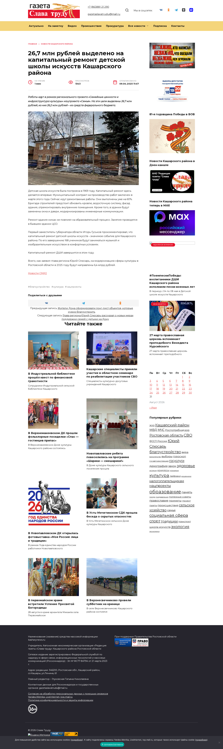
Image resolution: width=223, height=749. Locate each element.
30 (190, 392)
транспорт (184, 521)
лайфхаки (175, 476)
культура (58, 286)
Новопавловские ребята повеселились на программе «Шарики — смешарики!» (107, 457)
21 (177, 388)
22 (183, 388)
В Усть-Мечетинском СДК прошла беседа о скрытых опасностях (111, 514)
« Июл (153, 407)
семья (171, 510)
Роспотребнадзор (177, 430)
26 (164, 392)
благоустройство (40, 286)
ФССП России (158, 441)
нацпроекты (74, 286)
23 (190, 388)
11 (157, 384)
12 (164, 384)
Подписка (160, 26)
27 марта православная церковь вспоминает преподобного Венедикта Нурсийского (168, 341)
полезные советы (180, 496)
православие (158, 500)
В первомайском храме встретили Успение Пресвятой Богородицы (51, 604)
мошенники (186, 476)
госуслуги (176, 460)
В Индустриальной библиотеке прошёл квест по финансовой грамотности (51, 377)
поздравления (162, 497)
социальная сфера (168, 515)
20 (170, 388)
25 (157, 392)
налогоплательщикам (166, 481)
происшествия (168, 505)
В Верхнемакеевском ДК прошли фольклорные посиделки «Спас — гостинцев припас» (53, 436)
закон (172, 466)
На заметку (55, 26)
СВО (188, 435)
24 (151, 392)
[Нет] (219, 742)
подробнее (76, 740)
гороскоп (179, 456)
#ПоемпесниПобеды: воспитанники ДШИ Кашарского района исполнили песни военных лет (172, 281)
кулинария (174, 471)
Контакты (177, 26)
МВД (153, 430)
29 (183, 392)
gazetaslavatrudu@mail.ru (104, 14)
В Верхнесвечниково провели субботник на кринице (108, 602)
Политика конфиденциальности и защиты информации (60, 700)
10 (151, 384)
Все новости (136, 26)
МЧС (161, 430)
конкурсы (163, 470)
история (153, 470)
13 (170, 384)
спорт (154, 521)
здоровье (186, 465)
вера (185, 452)
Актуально (36, 26)
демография (158, 466)
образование (165, 491)
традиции (169, 521)
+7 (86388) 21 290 (98, 6)
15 (183, 384)
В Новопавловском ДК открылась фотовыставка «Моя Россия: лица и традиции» (53, 537)
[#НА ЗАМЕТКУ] (172, 329)
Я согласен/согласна (112, 744)
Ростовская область (166, 435)
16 (190, 384)
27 (170, 392)
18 (157, 388)
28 (177, 392)
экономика (154, 531)
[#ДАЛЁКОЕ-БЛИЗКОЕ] (172, 269)
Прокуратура (115, 26)
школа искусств (160, 527)
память (187, 492)
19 (164, 388)
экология (180, 526)
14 (177, 384)
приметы (175, 500)
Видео (72, 26)
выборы (167, 456)
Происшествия (91, 26)
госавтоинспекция (159, 461)
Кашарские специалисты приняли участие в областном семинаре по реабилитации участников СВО (111, 373)
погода (152, 497)
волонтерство (155, 457)
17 (151, 388)
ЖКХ (152, 425)
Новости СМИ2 (37, 273)
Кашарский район (172, 425)
